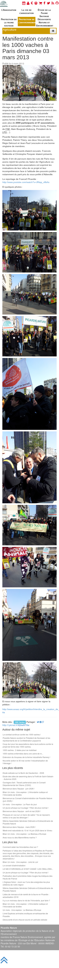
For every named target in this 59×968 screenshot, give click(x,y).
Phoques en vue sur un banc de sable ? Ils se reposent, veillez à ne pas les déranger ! (26, 816)
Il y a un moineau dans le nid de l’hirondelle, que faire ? (26, 900)
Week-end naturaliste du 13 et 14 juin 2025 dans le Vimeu (27, 830)
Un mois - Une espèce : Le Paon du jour (20, 804)
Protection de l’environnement (27, 21)
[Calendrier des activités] (23, 2)
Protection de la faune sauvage (9, 22)
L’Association (8, 9)
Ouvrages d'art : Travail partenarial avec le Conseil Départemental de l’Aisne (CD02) (24, 783)
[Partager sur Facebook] (41, 721)
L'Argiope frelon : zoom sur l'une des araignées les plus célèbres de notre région (26, 883)
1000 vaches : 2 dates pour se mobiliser (20, 750)
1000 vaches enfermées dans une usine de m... (23, 753)
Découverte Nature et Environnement (44, 22)
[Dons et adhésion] (32, 2)
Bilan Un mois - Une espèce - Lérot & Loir (20, 862)
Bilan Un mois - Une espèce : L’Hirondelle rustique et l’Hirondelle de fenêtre (25, 793)
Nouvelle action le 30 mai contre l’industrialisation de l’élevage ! (25, 762)
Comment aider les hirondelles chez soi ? (20, 847)
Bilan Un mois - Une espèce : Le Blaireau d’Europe (24, 834)
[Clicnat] (35, 2)
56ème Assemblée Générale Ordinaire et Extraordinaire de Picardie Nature (28, 822)
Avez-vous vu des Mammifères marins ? (20, 837)
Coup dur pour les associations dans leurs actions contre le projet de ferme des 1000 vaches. (28, 745)
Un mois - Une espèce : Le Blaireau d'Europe (22, 910)
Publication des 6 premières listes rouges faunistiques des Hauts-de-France (27, 877)
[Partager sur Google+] (43, 721)
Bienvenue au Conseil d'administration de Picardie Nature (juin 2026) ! (27, 799)
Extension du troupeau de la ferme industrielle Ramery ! (26, 757)
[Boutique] (40, 2)
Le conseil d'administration (14, 865)
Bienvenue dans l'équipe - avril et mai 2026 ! (22, 811)
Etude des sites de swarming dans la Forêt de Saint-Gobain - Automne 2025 (28, 777)
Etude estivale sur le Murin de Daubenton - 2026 (23, 773)
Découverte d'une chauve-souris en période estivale (25, 919)
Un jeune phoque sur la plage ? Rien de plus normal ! (25, 807)
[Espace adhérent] (28, 2)
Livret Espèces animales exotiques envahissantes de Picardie (25, 914)
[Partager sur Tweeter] (38, 721)
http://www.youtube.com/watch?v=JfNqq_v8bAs (25, 182)
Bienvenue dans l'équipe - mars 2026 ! (19, 827)
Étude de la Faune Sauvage (44, 12)
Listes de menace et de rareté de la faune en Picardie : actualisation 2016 (26, 895)
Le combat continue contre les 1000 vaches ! (22, 734)
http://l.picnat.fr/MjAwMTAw (15, 725)
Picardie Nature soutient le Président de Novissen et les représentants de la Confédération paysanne (26, 739)
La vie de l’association (26, 11)
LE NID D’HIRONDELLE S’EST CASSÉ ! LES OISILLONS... (28, 869)
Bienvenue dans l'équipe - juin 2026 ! (18, 788)
